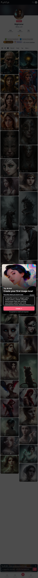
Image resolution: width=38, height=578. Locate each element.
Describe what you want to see (13, 294)
